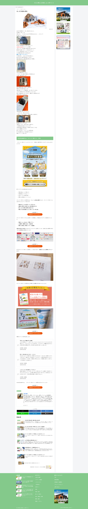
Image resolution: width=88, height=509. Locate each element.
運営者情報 (56, 479)
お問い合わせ (56, 486)
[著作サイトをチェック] (24, 405)
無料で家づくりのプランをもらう (34, 214)
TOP (55, 477)
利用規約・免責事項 (58, 482)
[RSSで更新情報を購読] (27, 405)
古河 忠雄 (25, 393)
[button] (47, 413)
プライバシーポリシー (58, 484)
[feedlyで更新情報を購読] (25, 405)
